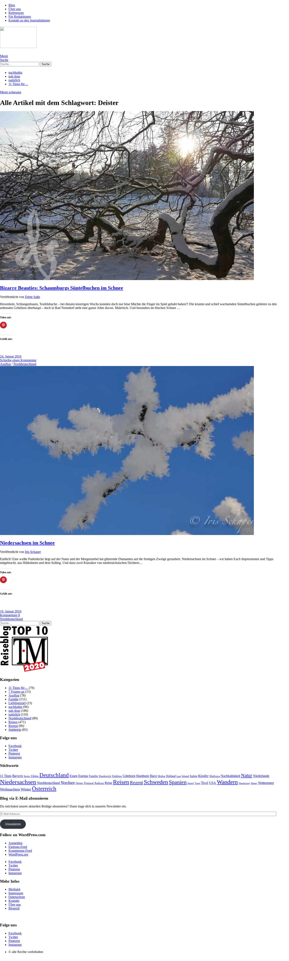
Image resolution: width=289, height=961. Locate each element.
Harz (153, 776)
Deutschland (54, 775)
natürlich (14, 80)
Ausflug (5, 364)
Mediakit (14, 889)
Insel (178, 776)
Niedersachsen (18, 782)
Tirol (204, 783)
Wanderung (244, 783)
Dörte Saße (32, 297)
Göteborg (129, 776)
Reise (108, 783)
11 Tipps (5, 776)
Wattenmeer (266, 783)
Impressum (15, 893)
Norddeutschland (24, 364)
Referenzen (16, 13)
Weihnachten (10, 789)
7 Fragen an (16, 691)
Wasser (254, 783)
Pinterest (14, 753)
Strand (190, 783)
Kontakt (13, 900)
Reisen (13, 722)
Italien (193, 776)
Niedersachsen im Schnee (27, 543)
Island (185, 776)
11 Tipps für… (18, 84)
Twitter (13, 749)
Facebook (15, 746)
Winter (26, 789)
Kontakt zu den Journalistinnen (29, 20)
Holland (171, 776)
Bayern (17, 776)
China (35, 776)
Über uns (14, 9)
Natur (246, 775)
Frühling (117, 776)
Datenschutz (16, 897)
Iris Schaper (33, 552)
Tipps (197, 783)
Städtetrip (14, 729)
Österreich (44, 788)
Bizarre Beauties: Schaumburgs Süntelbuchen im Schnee (61, 288)
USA (212, 783)
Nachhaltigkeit (230, 776)
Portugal (89, 783)
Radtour (99, 783)
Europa (83, 776)
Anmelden (15, 843)
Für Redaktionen (19, 16)
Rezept (13, 726)
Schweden (156, 782)
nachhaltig (15, 72)
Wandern (227, 782)
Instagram (15, 757)
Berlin (27, 776)
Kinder (203, 776)
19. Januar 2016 (10, 611)
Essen (73, 776)
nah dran (14, 76)
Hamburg (142, 776)
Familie (13, 699)
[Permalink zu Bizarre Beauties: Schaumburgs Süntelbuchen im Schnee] (127, 279)
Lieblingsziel (17, 703)
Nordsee (68, 782)
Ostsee (79, 783)
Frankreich (105, 776)
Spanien (178, 782)
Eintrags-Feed (17, 847)
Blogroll (13, 908)
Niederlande (261, 776)
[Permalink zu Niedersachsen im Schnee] (127, 534)
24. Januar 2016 (10, 356)
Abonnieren (13, 824)
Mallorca (214, 776)
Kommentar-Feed (20, 850)
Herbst (161, 776)
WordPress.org (18, 854)
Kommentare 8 (10, 615)
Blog (11, 5)
